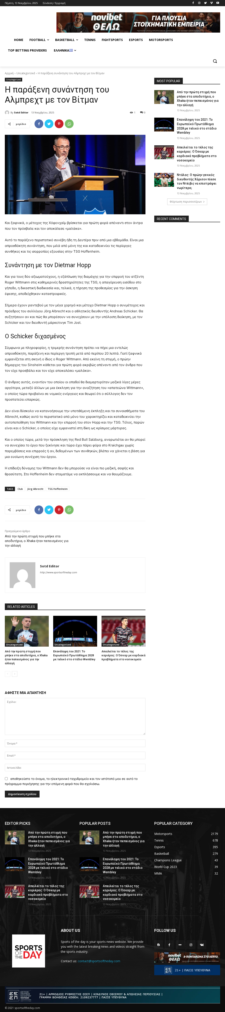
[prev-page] (7, 674)
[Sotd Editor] (8, 112)
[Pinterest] (59, 123)
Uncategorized (25, 73)
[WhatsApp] (69, 123)
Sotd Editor (21, 112)
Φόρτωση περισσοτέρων (186, 202)
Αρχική (9, 73)
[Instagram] (199, 3)
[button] (215, 61)
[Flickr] (180, 944)
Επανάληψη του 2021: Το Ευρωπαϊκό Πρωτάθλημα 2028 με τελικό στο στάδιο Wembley (74, 655)
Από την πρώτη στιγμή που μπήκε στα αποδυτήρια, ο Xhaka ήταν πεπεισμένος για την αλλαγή (36, 541)
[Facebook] (193, 3)
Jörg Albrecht (35, 488)
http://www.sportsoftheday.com (58, 572)
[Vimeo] (211, 3)
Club (20, 488)
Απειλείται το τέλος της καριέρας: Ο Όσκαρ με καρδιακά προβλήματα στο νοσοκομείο (123, 655)
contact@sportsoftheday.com (99, 961)
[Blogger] (158, 944)
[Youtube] (217, 3)
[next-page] (14, 674)
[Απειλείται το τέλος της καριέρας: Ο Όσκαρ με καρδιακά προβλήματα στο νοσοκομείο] (123, 631)
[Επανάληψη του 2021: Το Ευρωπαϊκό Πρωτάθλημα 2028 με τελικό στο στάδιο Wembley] (75, 631)
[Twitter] (205, 3)
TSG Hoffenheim (58, 488)
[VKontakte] (202, 944)
